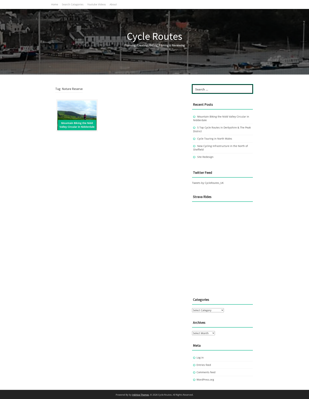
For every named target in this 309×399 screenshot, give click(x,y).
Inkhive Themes (140, 394)
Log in (200, 357)
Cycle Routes (154, 36)
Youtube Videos (96, 4)
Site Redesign (205, 157)
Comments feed (206, 372)
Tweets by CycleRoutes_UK (208, 183)
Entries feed (204, 365)
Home (54, 4)
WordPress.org (205, 379)
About (113, 4)
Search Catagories (73, 4)
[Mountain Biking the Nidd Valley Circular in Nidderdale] (77, 115)
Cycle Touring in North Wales (214, 138)
